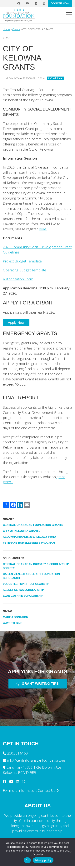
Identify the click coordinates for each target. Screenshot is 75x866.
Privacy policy (43, 860)
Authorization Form (18, 279)
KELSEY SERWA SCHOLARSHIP (23, 589)
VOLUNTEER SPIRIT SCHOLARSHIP (26, 583)
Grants (16, 29)
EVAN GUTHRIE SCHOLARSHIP (23, 595)
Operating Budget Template (24, 270)
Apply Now (16, 322)
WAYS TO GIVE (12, 623)
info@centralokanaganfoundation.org (36, 760)
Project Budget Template (22, 261)
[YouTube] (27, 3)
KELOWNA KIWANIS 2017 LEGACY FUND (29, 536)
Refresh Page (55, 78)
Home (6, 29)
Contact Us (47, 790)
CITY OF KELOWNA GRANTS (21, 530)
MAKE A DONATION (15, 617)
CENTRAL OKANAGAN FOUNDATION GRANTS (33, 524)
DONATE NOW (60, 3)
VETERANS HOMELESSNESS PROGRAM (29, 542)
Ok (27, 860)
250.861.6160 (17, 753)
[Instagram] (44, 3)
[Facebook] (18, 3)
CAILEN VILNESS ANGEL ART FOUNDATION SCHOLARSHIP (31, 575)
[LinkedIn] (36, 3)
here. (43, 229)
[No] (70, 852)
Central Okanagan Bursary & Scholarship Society (36, 566)
